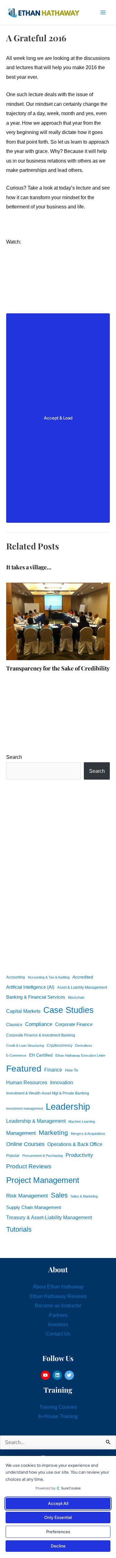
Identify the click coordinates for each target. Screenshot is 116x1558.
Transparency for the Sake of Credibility (58, 668)
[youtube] (46, 1375)
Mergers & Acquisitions (88, 1133)
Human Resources (26, 1082)
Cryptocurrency (59, 1045)
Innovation (61, 1082)
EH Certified (41, 1055)
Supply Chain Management (33, 1207)
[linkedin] (58, 1375)
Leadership (68, 1106)
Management (21, 1133)
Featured (23, 1068)
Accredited (82, 977)
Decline (58, 1546)
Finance (53, 1069)
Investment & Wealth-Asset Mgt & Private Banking (47, 1093)
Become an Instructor (58, 1305)
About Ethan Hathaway (58, 1286)
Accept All (58, 1503)
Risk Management (27, 1196)
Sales (59, 1195)
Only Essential (58, 1517)
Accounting (15, 977)
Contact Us (58, 1333)
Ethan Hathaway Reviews (58, 1296)
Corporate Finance (73, 1024)
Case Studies (68, 1010)
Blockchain (76, 997)
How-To (71, 1070)
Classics (14, 1024)
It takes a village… (28, 567)
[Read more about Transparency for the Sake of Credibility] (58, 621)
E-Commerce (16, 1055)
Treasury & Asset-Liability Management (49, 1217)
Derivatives (83, 1045)
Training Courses (58, 1407)
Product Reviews (28, 1166)
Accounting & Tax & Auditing (49, 977)
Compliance (38, 1024)
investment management (24, 1108)
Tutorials (19, 1229)
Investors (58, 1324)
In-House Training (58, 1416)
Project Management (42, 1180)
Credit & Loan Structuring (25, 1045)
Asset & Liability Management (82, 987)
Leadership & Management (36, 1121)
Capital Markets (23, 1011)
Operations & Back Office (74, 1144)
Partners (58, 1315)
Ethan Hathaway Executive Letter (80, 1055)
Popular (12, 1155)
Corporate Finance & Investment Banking (40, 1035)
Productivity (79, 1155)
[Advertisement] (58, 875)
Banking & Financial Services (35, 997)
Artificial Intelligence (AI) (30, 987)
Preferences (58, 1531)
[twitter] (70, 1375)
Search (14, 757)
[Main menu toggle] (103, 13)
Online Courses (25, 1144)
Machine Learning (81, 1121)
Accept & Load (58, 418)
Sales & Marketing (84, 1196)
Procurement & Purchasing (42, 1155)
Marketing (53, 1132)
